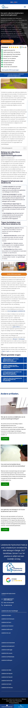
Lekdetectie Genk (6, 684)
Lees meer (5, 438)
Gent (3, 351)
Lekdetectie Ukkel (6, 670)
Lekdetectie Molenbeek (7, 656)
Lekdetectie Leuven (6, 653)
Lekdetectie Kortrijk (6, 680)
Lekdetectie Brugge (6, 649)
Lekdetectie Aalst (6, 615)
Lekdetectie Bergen (6, 660)
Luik (8, 351)
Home (5, 74)
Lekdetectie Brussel (6, 629)
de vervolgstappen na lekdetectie (16, 311)
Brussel (15, 339)
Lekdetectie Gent (6, 622)
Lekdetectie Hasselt (6, 673)
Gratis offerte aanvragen (14, 274)
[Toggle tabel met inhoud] (23, 148)
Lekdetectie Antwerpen (7, 619)
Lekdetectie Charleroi (7, 626)
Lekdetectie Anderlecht (7, 646)
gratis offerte (16, 327)
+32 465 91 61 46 (8, 605)
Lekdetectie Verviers (7, 687)
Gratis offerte (6, 41)
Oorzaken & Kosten (13, 74)
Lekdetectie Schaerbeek (8, 642)
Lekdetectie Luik (6, 633)
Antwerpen (22, 339)
